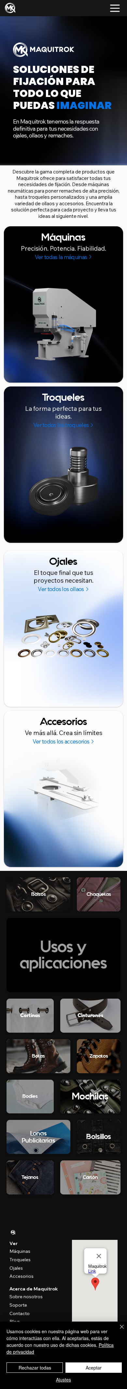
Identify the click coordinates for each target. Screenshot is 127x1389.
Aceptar (94, 1367)
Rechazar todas (35, 1367)
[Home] (13, 1232)
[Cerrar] (118, 1330)
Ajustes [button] (63, 1379)
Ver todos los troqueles (61, 424)
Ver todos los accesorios (61, 741)
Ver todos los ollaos (61, 589)
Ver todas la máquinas (61, 257)
